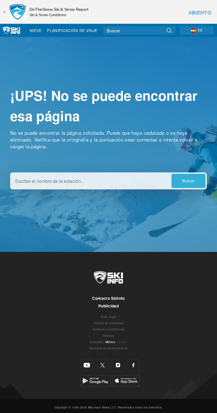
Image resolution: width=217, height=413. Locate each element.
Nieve (36, 30)
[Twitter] (102, 365)
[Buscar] (169, 30)
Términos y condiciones (108, 329)
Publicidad (108, 306)
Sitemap (108, 335)
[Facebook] (133, 365)
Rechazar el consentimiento (108, 348)
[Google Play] (96, 380)
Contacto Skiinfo (108, 298)
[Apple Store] (126, 380)
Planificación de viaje (72, 30)
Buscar (188, 180)
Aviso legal (108, 316)
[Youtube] (87, 365)
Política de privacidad (108, 323)
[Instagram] (118, 365)
